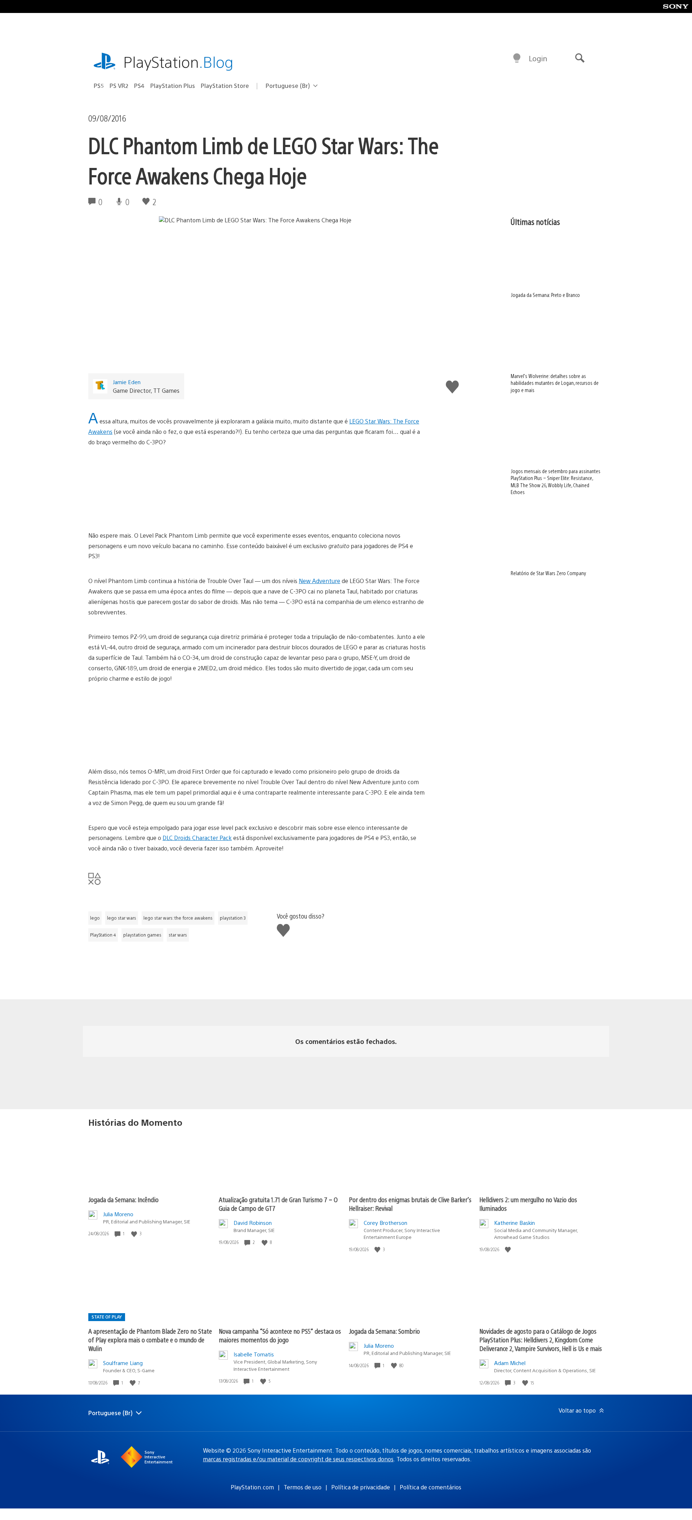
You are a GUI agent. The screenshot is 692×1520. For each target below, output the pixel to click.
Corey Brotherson (385, 1222)
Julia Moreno (118, 1213)
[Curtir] (134, 1233)
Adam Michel (509, 1362)
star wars (178, 935)
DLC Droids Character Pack (197, 837)
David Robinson (253, 1222)
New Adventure (319, 581)
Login (538, 58)
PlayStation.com (252, 1487)
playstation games (142, 935)
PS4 (139, 85)
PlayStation (178, 61)
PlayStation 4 (103, 935)
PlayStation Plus (172, 85)
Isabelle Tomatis (254, 1354)
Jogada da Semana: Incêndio (123, 1199)
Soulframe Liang (123, 1362)
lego (95, 918)
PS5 (99, 85)
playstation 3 (233, 918)
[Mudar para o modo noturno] (517, 58)
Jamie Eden (127, 381)
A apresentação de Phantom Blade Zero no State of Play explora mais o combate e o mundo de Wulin (150, 1339)
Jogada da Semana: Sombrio (384, 1331)
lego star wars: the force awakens (178, 918)
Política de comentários (430, 1487)
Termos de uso (302, 1487)
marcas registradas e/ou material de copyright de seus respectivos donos (298, 1459)
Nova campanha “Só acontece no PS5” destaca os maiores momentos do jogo (280, 1335)
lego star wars (121, 918)
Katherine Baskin (514, 1222)
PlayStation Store (225, 85)
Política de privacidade (360, 1487)
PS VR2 (119, 85)
